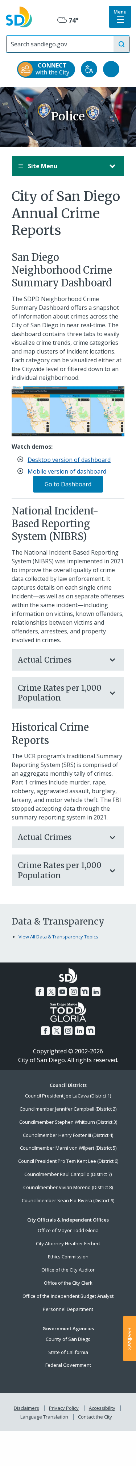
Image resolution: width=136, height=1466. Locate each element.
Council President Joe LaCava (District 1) (68, 1095)
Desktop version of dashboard (69, 460)
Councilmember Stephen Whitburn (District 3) (68, 1122)
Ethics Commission (68, 1256)
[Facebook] (40, 991)
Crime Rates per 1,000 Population (60, 693)
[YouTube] (62, 991)
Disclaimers (26, 1408)
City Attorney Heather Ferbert (68, 1243)
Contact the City (95, 1416)
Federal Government (68, 1365)
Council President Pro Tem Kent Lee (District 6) (68, 1161)
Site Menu (41, 166)
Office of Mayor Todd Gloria (68, 1230)
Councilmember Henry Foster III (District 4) (68, 1135)
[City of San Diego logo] (19, 16)
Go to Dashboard (68, 484)
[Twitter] (51, 991)
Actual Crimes (44, 660)
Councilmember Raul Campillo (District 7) (68, 1174)
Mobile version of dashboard (67, 471)
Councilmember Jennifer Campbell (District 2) (68, 1109)
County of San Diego (68, 1339)
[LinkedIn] (96, 991)
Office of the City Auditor (68, 1269)
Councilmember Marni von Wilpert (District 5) (68, 1148)
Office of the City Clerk (68, 1283)
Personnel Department (68, 1309)
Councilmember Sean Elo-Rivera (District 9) (68, 1200)
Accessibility (102, 1408)
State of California (68, 1352)
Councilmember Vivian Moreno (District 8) (68, 1187)
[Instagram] (73, 991)
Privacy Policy (64, 1408)
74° (68, 20)
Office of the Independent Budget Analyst (68, 1296)
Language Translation (44, 1416)
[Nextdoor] (85, 991)
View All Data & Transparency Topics (58, 936)
